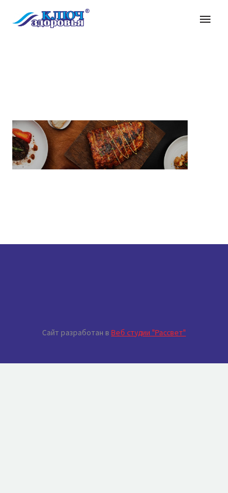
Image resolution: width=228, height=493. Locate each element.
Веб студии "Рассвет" (148, 333)
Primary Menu (205, 19)
